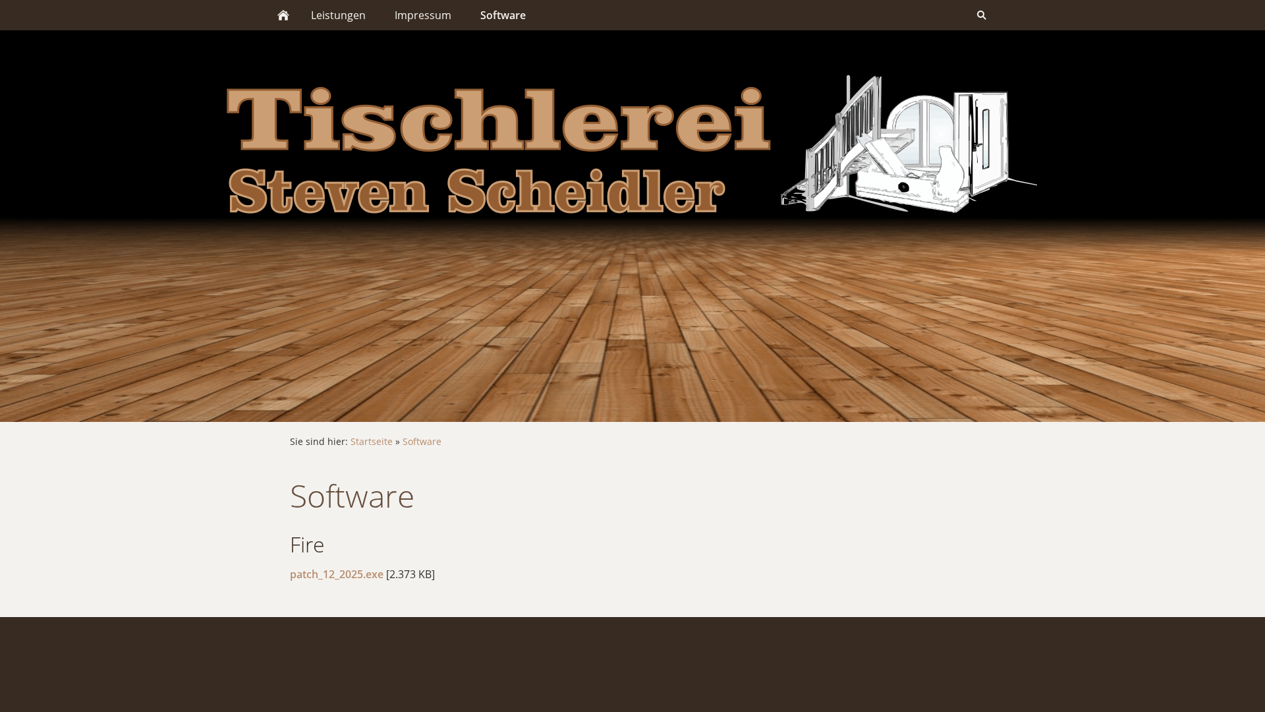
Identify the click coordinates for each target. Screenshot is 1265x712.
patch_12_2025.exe (336, 574)
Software (422, 441)
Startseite (372, 441)
